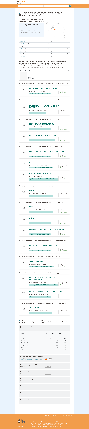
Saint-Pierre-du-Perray (23, 43)
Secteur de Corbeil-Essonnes (29, 327)
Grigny (21, 53)
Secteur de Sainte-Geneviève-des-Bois (32, 356)
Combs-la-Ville (22, 51)
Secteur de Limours (26, 393)
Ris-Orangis (21, 48)
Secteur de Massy (26, 386)
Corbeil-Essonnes (22, 41)
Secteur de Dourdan (27, 400)
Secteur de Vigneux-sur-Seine (29, 365)
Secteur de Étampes (27, 372)
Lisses (20, 46)
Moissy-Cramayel (22, 56)
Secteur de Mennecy (27, 379)
